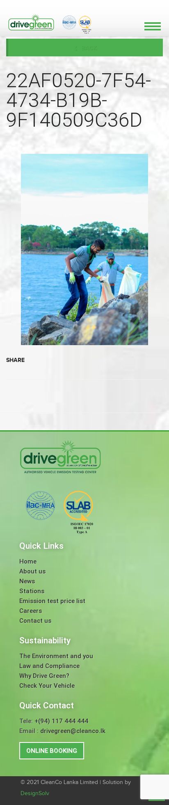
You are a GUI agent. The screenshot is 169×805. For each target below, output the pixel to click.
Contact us (35, 620)
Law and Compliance (49, 666)
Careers (30, 611)
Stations (31, 591)
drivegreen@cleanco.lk (72, 731)
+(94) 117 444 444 (61, 721)
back (89, 47)
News (27, 581)
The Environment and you (56, 656)
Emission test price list (52, 601)
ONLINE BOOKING (51, 750)
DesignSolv (35, 793)
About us (32, 571)
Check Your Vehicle (47, 685)
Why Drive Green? (44, 676)
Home (28, 561)
